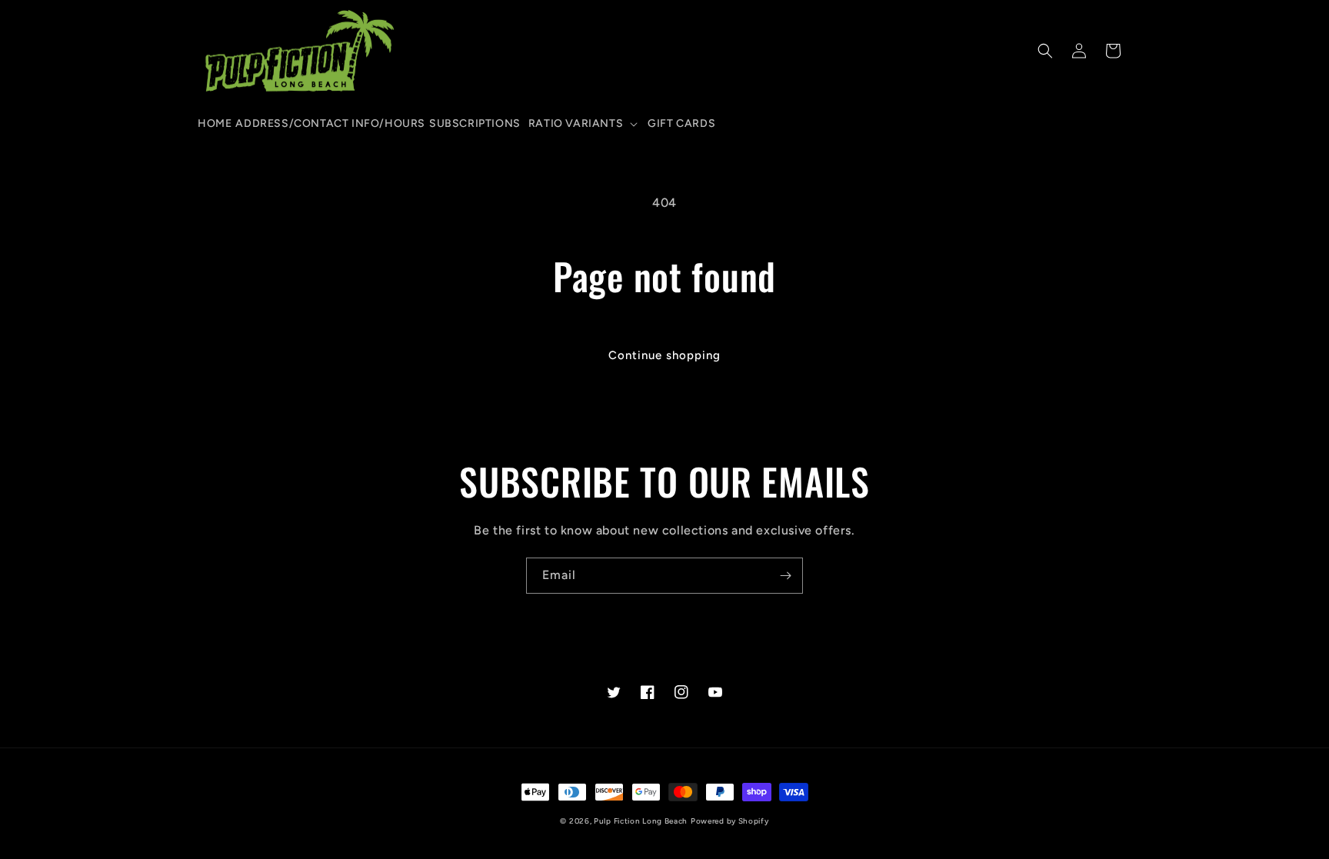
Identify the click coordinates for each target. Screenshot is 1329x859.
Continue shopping (664, 355)
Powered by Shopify (730, 821)
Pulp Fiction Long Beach (641, 821)
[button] (582, 123)
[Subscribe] (785, 576)
